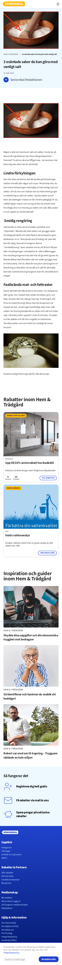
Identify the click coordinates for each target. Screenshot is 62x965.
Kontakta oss (7, 929)
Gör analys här (47, 553)
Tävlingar (5, 851)
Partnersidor (7, 876)
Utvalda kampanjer (10, 879)
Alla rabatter (7, 872)
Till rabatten (48, 478)
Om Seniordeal (8, 922)
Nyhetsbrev (6, 908)
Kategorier (6, 847)
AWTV (4, 858)
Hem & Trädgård (10, 54)
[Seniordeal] (13, 4)
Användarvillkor (9, 940)
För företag (6, 933)
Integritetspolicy (9, 936)
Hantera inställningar (15, 959)
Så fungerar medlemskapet (14, 904)
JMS (7, 531)
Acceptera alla (49, 959)
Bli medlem (6, 897)
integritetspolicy (11, 952)
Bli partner (6, 883)
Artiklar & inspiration (11, 854)
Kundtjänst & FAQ (9, 926)
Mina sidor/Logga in (11, 901)
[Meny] (58, 4)
